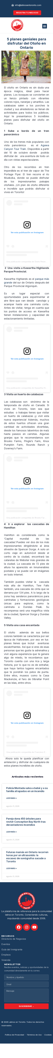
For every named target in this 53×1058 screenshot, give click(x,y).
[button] (44, 26)
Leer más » (11, 798)
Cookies (48, 1035)
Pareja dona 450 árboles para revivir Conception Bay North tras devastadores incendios (26, 821)
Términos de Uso (34, 1035)
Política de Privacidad (14, 1035)
